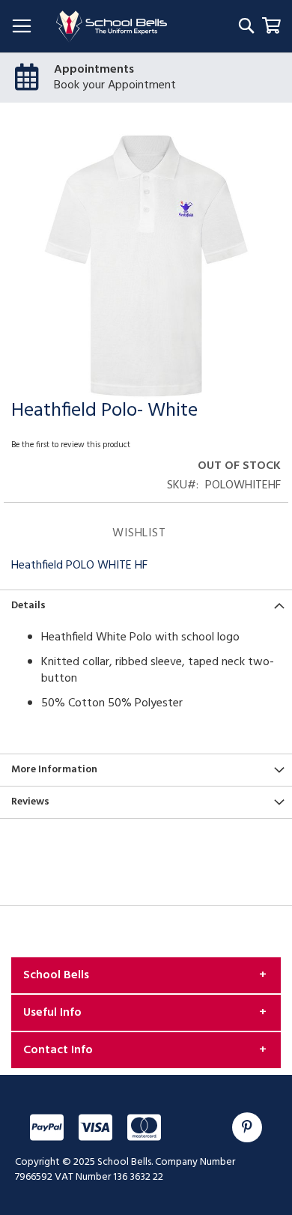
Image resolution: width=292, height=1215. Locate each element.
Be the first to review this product (70, 445)
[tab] (146, 606)
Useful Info (52, 1012)
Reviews (30, 801)
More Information (54, 769)
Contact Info (58, 1050)
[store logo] (111, 26)
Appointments (94, 69)
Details (28, 605)
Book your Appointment (115, 85)
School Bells (56, 975)
